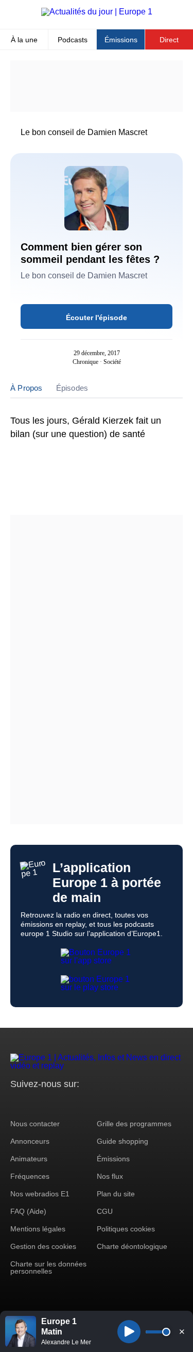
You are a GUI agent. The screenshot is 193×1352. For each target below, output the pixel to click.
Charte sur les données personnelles (48, 1267)
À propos (26, 387)
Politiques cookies (126, 1229)
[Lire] (129, 1331)
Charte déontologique (132, 1246)
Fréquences (29, 1176)
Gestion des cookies (43, 1246)
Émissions (120, 40)
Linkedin (104, 1103)
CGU (105, 1211)
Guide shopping (122, 1141)
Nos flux (110, 1176)
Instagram (34, 1103)
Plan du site (116, 1194)
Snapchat (86, 1103)
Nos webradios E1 (39, 1194)
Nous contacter (35, 1124)
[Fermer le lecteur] (182, 1331)
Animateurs (28, 1159)
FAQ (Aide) (28, 1211)
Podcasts (72, 40)
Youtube (69, 1103)
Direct (169, 40)
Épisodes (72, 387)
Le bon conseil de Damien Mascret (84, 132)
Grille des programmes (134, 1124)
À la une (24, 40)
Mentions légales (37, 1229)
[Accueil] (96, 11)
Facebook (51, 1103)
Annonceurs (29, 1141)
